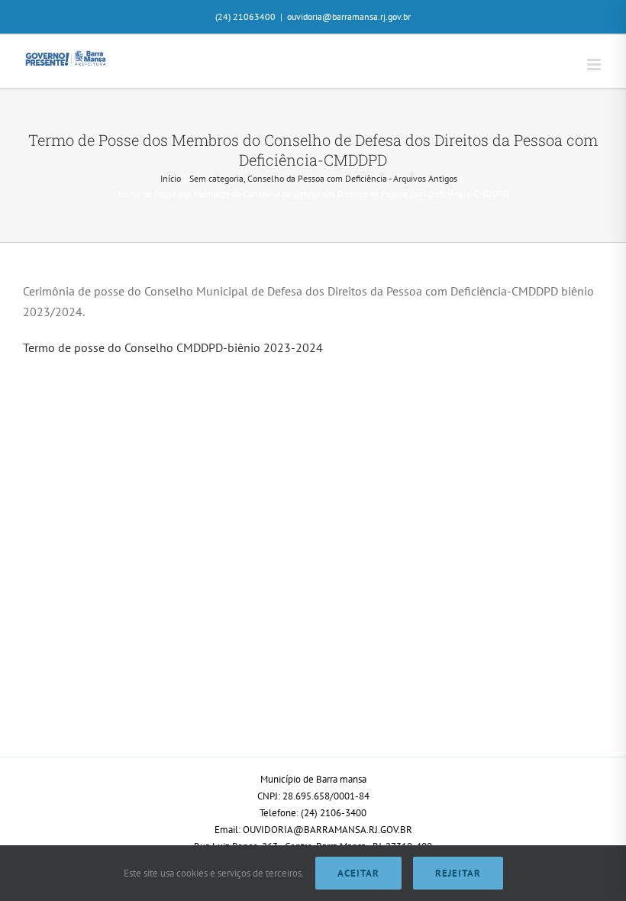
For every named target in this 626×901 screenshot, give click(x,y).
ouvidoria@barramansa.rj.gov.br (349, 16)
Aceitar (358, 873)
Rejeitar (458, 873)
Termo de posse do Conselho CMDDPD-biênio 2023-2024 (173, 347)
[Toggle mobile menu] (595, 65)
